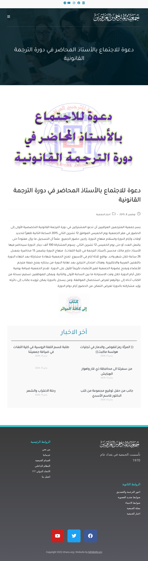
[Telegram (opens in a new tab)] (64, 3)
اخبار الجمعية (103, 214)
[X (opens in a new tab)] (83, 3)
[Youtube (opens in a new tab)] (69, 3)
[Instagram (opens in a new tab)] (74, 3)
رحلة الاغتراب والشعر (41, 391)
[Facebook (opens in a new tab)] (78, 3)
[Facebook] (90, 535)
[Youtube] (57, 535)
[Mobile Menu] (8, 17)
